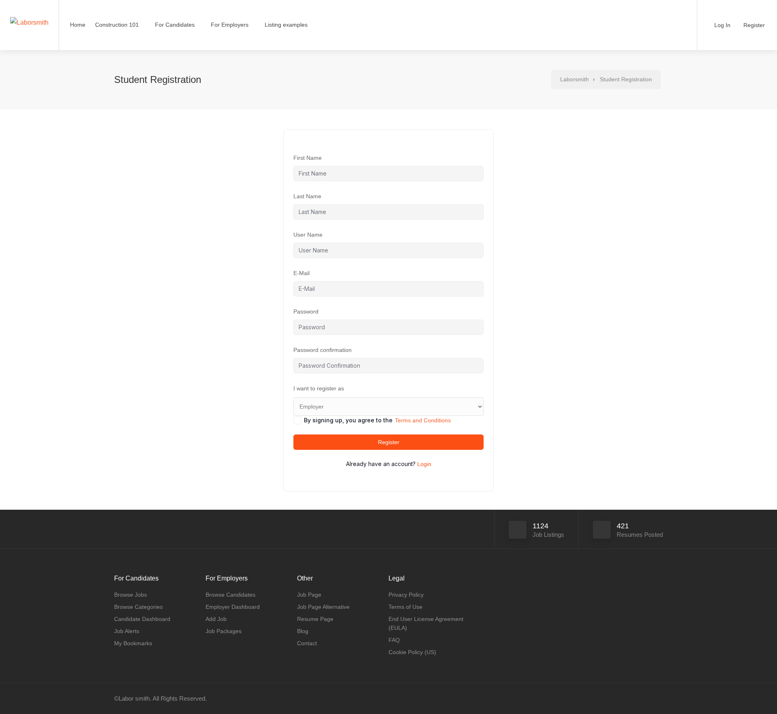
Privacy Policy (406, 594)
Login (424, 464)
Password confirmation (322, 350)
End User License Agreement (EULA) (425, 623)
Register (753, 25)
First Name (307, 158)
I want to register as (318, 388)
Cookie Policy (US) (412, 652)
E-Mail (301, 273)
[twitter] (658, 698)
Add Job (216, 619)
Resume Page (315, 619)
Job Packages (224, 631)
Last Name (307, 196)
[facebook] (644, 698)
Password (305, 311)
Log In (721, 25)
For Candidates (175, 24)
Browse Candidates (230, 594)
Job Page (309, 594)
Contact (307, 643)
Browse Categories (138, 607)
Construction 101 (117, 24)
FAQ (394, 640)
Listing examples (286, 24)
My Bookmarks (133, 643)
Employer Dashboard (233, 607)
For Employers (229, 24)
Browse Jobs (130, 594)
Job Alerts (126, 631)
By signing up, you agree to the (377, 420)
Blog (302, 631)
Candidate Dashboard (142, 619)
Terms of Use (405, 607)
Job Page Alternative (323, 607)
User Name (308, 234)
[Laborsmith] (29, 5)
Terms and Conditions (423, 420)
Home (77, 24)
